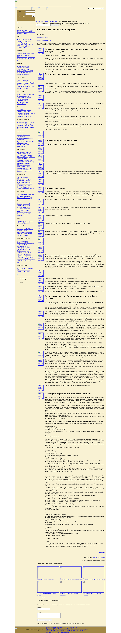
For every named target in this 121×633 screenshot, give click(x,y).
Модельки (26, 74)
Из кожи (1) (28, 71)
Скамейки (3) (22, 104)
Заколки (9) (20, 194)
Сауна (20, 161)
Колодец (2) (21, 113)
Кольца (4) (22, 196)
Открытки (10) (21, 53)
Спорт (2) (28, 271)
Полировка (20, 85)
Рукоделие (39, 21)
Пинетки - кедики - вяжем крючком (71, 579)
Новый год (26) (23, 58)
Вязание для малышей (50, 21)
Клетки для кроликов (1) (25, 123)
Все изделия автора (43, 37)
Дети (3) (25, 268)
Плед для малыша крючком (45, 579)
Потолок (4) (26, 44)
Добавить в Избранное (44, 40)
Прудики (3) (22, 97)
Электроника (75, 629)
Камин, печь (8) (23, 171)
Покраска (21, 83)
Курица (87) (23, 247)
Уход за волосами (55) (25, 229)
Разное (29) (21, 271)
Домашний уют (50, 630)
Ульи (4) (27, 122)
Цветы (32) (20, 66)
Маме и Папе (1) (24, 57)
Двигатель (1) (22, 82)
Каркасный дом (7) (24, 168)
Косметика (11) (23, 232)
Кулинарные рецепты (52, 632)
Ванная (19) (21, 41)
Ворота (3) (21, 158)
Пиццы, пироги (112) (24, 254)
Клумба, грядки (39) (23, 94)
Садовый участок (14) (24, 98)
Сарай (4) (21, 163)
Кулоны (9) (28, 198)
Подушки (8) (22, 179)
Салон (32, 83)
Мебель (48, 627)
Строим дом (84, 629)
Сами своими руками (98, 557)
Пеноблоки (22, 166)
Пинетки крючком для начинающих (94, 579)
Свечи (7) (22, 71)
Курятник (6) (22, 125)
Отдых (73, 630)
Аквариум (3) (21, 122)
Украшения (59, 630)
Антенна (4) (20, 135)
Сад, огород (49, 629)
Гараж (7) (27, 83)
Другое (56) (21, 146)
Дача (55, 629)
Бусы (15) (26, 194)
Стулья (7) (27, 32)
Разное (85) (22, 254)
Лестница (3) (21, 152)
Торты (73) (22, 252)
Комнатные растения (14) (26, 188)
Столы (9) (21, 32)
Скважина (21, 160)
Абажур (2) (21, 180)
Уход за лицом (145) (23, 229)
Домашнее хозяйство (64, 629)
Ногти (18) (27, 235)
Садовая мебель (23, 100)
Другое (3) (26, 88)
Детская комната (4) (23, 39)
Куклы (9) (22, 67)
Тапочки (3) (22, 185)
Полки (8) (26, 33)
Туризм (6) (27, 223)
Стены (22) (22, 46)
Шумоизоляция (23, 86)
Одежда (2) (20, 268)
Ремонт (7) (20, 80)
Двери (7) (27, 30)
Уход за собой (80, 630)
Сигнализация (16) (24, 141)
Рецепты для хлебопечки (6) (24, 256)
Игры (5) (21, 223)
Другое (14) (21, 215)
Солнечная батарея (24, 153)
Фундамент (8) (21, 155)
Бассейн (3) (25, 161)
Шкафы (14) (20, 30)
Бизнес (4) (21, 270)
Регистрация (21, 16)
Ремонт (53, 627)
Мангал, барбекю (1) (23, 221)
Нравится (102, 552)
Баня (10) (19, 110)
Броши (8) (22, 198)
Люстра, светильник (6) (23, 181)
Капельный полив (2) (24, 116)
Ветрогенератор (24, 138)
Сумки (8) (21, 187)
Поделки (65, 627)
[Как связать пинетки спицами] (41, 53)
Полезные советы (65, 632)
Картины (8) (20, 177)
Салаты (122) (23, 243)
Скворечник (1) (23, 111)
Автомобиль (73, 627)
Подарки (59, 627)
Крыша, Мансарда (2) (24, 157)
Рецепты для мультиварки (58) (25, 258)
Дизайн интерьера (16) (23, 46)
